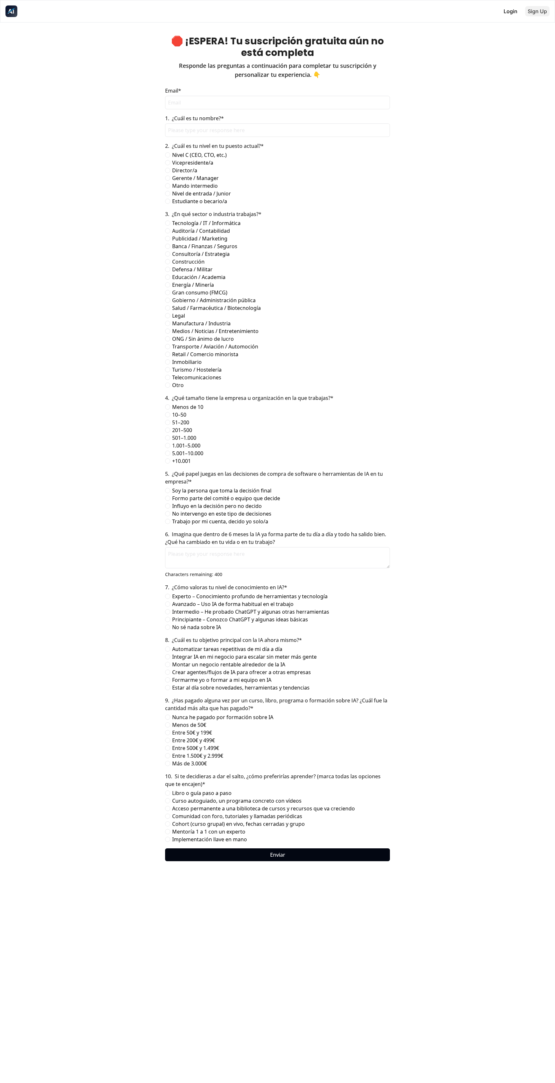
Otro (178, 385)
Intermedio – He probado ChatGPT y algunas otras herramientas (250, 611)
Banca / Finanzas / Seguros (204, 246)
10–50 (179, 414)
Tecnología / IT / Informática (206, 223)
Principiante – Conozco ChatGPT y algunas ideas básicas (240, 619)
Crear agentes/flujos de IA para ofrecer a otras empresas (241, 672)
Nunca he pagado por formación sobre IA (222, 717)
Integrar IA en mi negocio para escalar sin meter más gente (244, 656)
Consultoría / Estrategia (201, 253)
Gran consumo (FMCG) (199, 292)
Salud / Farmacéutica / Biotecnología (216, 307)
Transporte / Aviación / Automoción (215, 346)
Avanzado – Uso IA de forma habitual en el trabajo (233, 604)
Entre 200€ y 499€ (193, 740)
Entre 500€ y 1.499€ (195, 748)
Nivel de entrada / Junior (201, 193)
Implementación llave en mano (209, 839)
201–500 (182, 430)
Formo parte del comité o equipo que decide (226, 498)
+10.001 (181, 461)
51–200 (180, 422)
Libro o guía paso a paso (202, 793)
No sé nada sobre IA (196, 627)
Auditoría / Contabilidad (201, 230)
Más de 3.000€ (189, 763)
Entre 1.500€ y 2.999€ (197, 755)
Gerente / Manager (195, 178)
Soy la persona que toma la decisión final (221, 490)
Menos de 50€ (189, 724)
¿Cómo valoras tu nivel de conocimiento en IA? (226, 587)
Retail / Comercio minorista (205, 354)
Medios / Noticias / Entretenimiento (215, 331)
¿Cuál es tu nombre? (194, 118)
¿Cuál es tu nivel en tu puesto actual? (214, 145)
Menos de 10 (187, 407)
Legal (178, 315)
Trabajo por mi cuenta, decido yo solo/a (220, 521)
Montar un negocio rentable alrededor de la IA (228, 664)
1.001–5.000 (186, 445)
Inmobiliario (187, 362)
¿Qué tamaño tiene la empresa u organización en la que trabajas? (249, 398)
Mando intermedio (195, 185)
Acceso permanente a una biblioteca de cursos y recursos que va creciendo (263, 808)
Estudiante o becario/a (199, 201)
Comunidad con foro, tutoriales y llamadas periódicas (237, 816)
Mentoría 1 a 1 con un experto (208, 831)
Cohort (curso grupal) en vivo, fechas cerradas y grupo (238, 823)
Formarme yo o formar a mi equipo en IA (221, 679)
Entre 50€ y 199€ (192, 732)
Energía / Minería (193, 284)
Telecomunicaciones (196, 377)
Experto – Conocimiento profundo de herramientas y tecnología (250, 596)
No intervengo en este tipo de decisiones (221, 513)
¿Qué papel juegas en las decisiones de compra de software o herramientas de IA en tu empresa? (274, 477)
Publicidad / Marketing (199, 238)
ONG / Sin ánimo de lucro (203, 338)
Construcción (188, 261)
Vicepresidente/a (192, 162)
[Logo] (11, 11)
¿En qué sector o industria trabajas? (213, 214)
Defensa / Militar (192, 269)
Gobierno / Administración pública (214, 300)
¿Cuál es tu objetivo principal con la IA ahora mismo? (233, 640)
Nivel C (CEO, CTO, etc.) (199, 154)
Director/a (184, 170)
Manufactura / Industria (201, 323)
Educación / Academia (198, 277)
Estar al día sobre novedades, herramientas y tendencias (241, 687)
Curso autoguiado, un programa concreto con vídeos (237, 800)
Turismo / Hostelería (197, 369)
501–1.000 (184, 437)
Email (173, 90)
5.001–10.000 (187, 453)
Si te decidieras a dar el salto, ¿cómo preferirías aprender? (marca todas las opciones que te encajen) (273, 780)
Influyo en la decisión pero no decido (217, 506)
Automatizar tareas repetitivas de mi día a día (227, 649)
